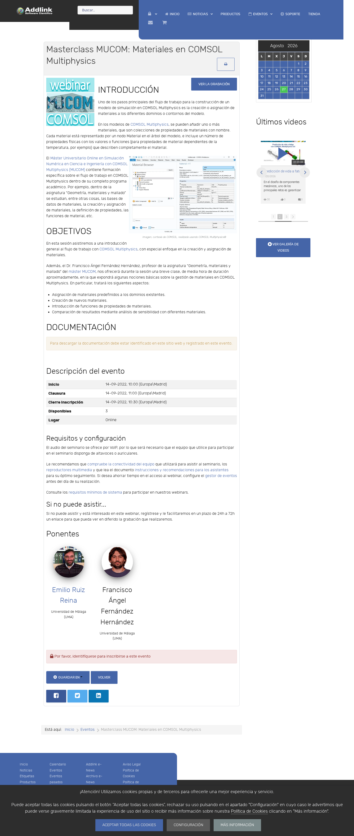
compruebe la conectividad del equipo (120, 464)
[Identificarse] (152, 14)
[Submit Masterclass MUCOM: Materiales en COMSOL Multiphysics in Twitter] (77, 696)
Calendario (58, 764)
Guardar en (69, 677)
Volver (104, 677)
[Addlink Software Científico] (35, 10)
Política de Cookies (249, 811)
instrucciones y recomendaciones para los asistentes (182, 470)
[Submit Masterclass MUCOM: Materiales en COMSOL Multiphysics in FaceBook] (56, 696)
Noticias (26, 770)
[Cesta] (165, 23)
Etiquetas (27, 776)
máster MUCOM (82, 271)
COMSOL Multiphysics (150, 124)
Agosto (279, 45)
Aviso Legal (132, 764)
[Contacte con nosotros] (151, 23)
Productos (28, 782)
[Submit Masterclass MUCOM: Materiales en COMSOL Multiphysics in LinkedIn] (99, 696)
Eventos (56, 770)
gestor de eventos (221, 476)
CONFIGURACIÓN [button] (188, 825)
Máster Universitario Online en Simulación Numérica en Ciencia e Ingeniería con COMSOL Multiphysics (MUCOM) (87, 164)
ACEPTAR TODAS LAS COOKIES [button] (129, 825)
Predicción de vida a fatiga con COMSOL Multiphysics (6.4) (283, 171)
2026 (292, 45)
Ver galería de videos (285, 247)
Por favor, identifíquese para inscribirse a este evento (102, 656)
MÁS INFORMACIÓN (237, 825)
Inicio (24, 764)
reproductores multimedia (69, 470)
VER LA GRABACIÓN (214, 84)
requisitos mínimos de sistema (95, 492)
